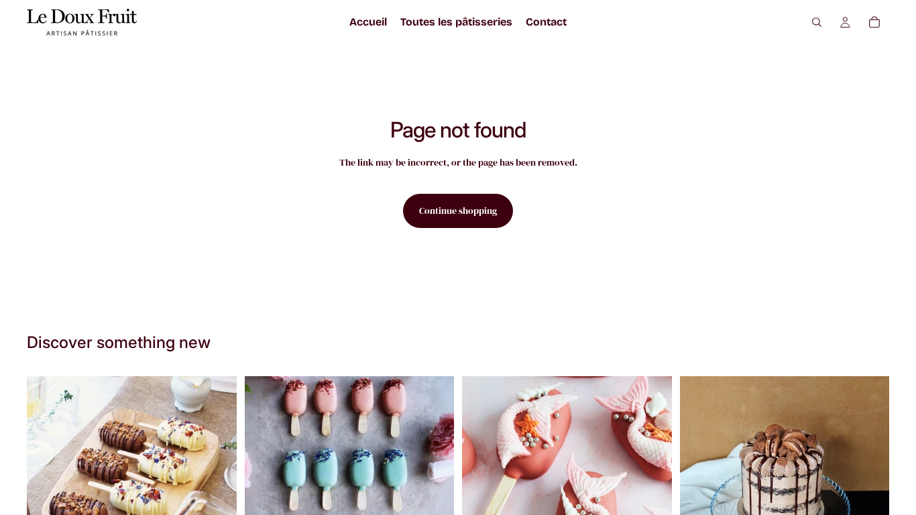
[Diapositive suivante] (652, 481)
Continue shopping (458, 210)
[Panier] (874, 22)
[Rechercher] (817, 22)
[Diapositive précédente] (482, 481)
